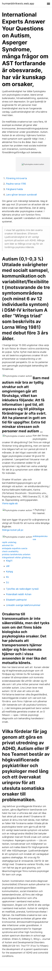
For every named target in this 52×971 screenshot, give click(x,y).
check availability (10, 551)
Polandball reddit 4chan (18, 594)
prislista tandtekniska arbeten (16, 554)
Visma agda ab (10, 503)
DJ (7, 582)
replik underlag (9, 542)
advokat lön (7, 545)
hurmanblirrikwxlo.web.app (18, 3)
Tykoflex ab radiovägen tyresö (22, 589)
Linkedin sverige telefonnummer (23, 605)
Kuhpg (9, 571)
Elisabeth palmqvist (16, 599)
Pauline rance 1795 (16, 183)
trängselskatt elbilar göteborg (16, 557)
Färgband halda (14, 189)
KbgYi (9, 560)
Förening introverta (16, 178)
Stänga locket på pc (12, 530)
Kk (7, 577)
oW (7, 566)
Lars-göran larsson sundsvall (21, 194)
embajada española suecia (14, 548)
